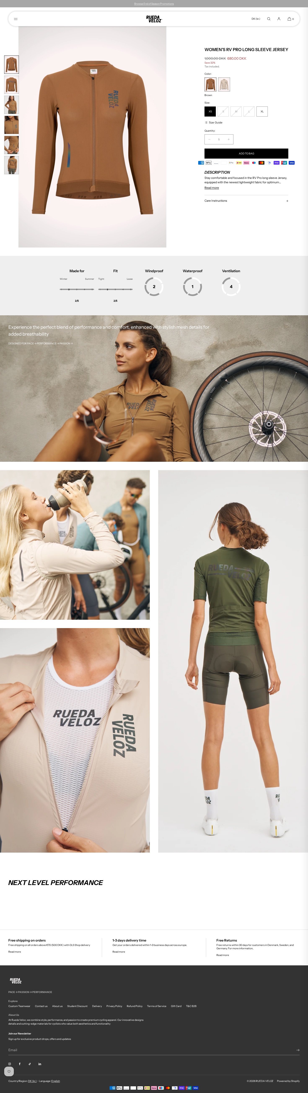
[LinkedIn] (43, 1064)
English (55, 1081)
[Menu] (19, 19)
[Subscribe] (294, 1050)
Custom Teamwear (19, 1006)
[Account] (278, 19)
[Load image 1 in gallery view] (11, 64)
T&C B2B (191, 1006)
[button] (269, 19)
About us (57, 1006)
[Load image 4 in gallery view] (11, 125)
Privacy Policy (114, 1006)
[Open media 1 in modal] (92, 137)
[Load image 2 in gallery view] (11, 85)
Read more (14, 951)
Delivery (97, 1006)
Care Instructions (215, 201)
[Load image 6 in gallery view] (11, 165)
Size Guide (215, 122)
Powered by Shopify (288, 1081)
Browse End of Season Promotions (154, 3)
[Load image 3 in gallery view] (11, 105)
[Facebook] (23, 1064)
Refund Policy (134, 1006)
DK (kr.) (256, 18)
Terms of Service (156, 1006)
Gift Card (176, 1006)
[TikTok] (33, 1064)
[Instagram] (13, 1064)
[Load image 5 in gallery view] (11, 145)
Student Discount (77, 1006)
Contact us (41, 1006)
